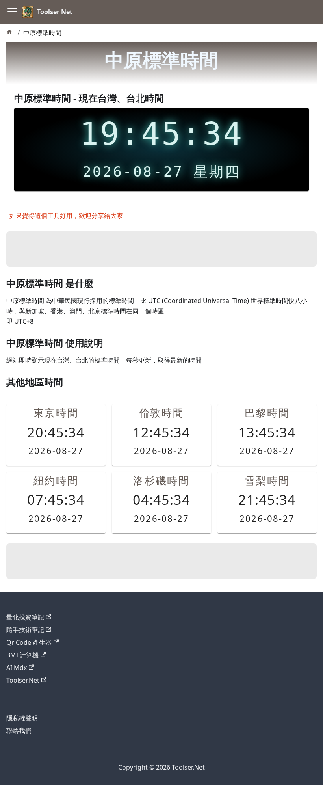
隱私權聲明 (22, 718)
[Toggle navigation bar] (12, 12)
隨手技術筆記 (25, 629)
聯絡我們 (19, 730)
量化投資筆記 (25, 617)
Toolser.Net (22, 680)
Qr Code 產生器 (29, 642)
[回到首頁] (10, 33)
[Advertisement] (161, 249)
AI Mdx (16, 667)
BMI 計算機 (22, 655)
